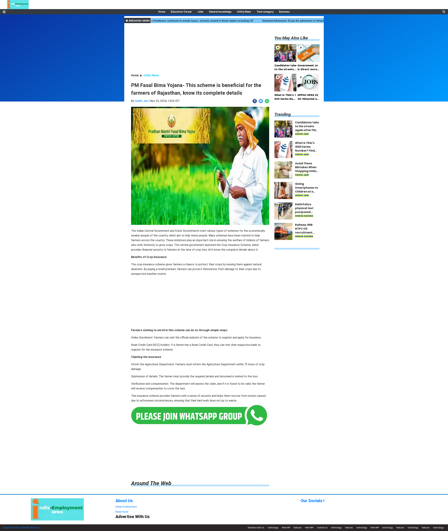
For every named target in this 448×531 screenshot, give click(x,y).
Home (161, 11)
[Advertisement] (200, 48)
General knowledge (220, 11)
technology (273, 527)
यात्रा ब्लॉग (286, 527)
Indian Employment (126, 506)
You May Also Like (291, 38)
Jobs (200, 11)
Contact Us (322, 527)
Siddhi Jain (141, 101)
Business (284, 11)
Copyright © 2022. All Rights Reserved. (21, 527)
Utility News (244, 11)
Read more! (121, 511)
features (298, 527)
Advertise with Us (256, 527)
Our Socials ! (312, 500)
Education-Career (181, 11)
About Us (124, 500)
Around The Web (151, 483)
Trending (282, 114)
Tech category (265, 11)
